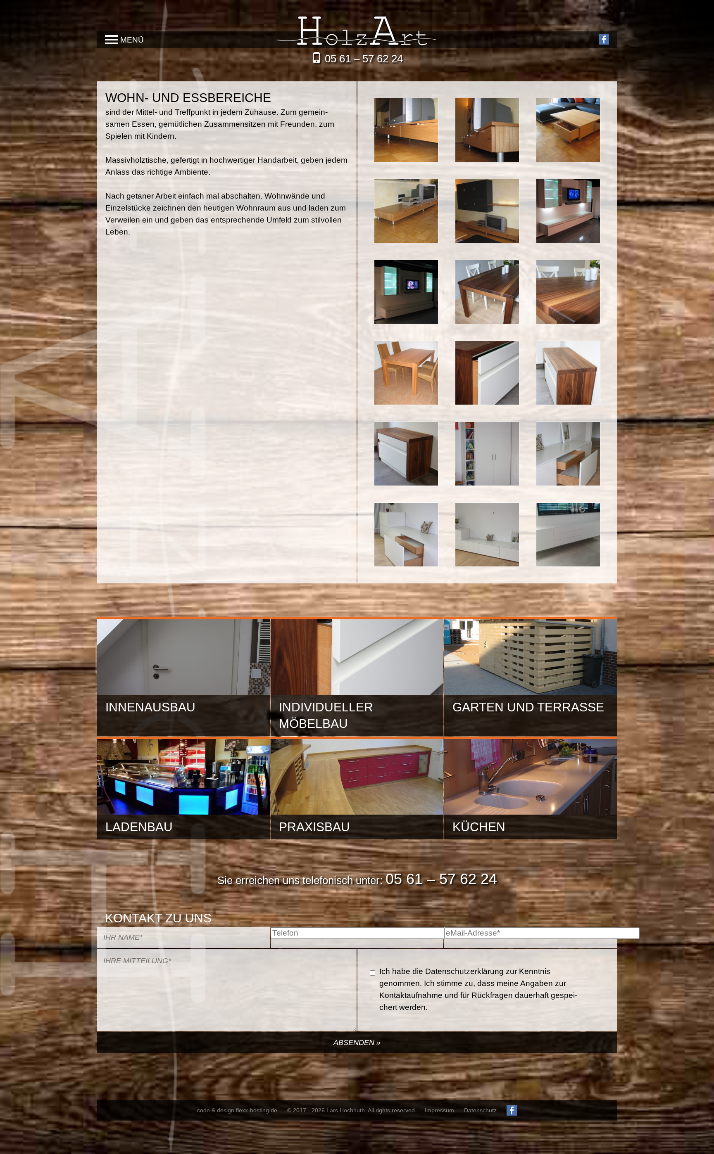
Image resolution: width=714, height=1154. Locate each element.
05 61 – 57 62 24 (364, 58)
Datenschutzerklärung (464, 971)
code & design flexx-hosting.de (237, 1110)
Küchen (478, 827)
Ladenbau (139, 827)
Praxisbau (314, 827)
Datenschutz (480, 1110)
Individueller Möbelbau (326, 715)
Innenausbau (150, 707)
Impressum (439, 1110)
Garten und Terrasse (528, 707)
